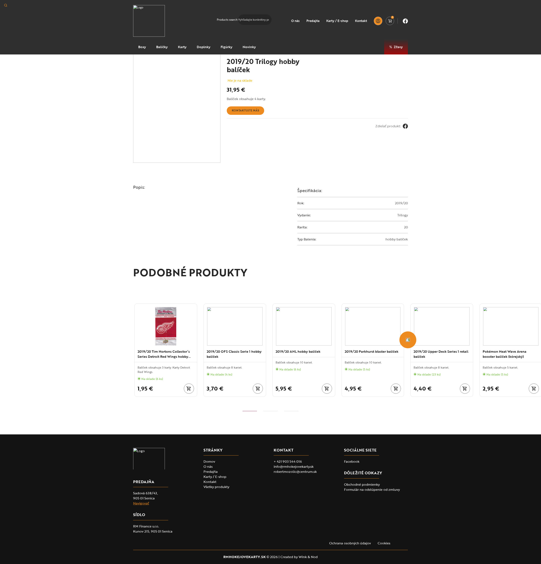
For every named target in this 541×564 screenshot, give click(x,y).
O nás (295, 21)
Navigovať (141, 503)
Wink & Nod (308, 556)
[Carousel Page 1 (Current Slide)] (250, 411)
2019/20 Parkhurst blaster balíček (371, 351)
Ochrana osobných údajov (350, 543)
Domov (209, 461)
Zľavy (398, 46)
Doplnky (203, 46)
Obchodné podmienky (362, 484)
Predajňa (313, 21)
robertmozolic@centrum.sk (295, 471)
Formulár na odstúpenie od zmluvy (372, 489)
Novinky (249, 46)
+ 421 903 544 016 (288, 461)
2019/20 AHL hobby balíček (298, 351)
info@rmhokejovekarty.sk (294, 466)
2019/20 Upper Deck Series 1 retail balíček (441, 354)
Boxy (142, 46)
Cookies (384, 543)
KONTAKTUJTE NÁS (245, 110)
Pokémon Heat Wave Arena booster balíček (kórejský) (504, 354)
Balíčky (162, 46)
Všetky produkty (216, 486)
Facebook (351, 461)
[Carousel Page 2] (270, 411)
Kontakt (361, 21)
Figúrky (226, 46)
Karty (182, 46)
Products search (227, 20)
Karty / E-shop (337, 21)
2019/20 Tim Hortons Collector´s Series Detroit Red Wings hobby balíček (164, 354)
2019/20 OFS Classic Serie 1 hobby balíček (234, 354)
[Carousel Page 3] (291, 411)
